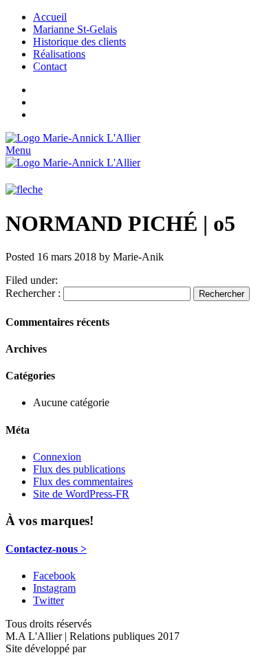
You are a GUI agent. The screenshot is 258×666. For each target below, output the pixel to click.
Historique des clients (79, 41)
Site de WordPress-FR (81, 494)
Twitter (48, 600)
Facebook (54, 575)
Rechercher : (33, 293)
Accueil (50, 17)
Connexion (57, 457)
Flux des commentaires (83, 481)
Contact (50, 66)
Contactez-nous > (46, 549)
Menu (18, 150)
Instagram (54, 588)
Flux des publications (79, 469)
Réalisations (59, 54)
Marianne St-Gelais (75, 29)
